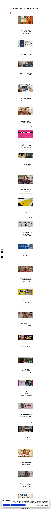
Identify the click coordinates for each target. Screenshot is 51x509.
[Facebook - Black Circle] (2, 252)
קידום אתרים (34, 13)
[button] (20, 13)
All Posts (39, 13)
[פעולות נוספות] (19, 26)
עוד (29, 13)
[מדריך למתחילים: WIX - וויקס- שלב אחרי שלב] (25, 43)
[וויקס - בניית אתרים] (25, 88)
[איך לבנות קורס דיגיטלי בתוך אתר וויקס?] (25, 111)
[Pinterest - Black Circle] (2, 257)
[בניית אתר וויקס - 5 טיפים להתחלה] (25, 20)
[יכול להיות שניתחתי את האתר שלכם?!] (25, 179)
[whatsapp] (2, 250)
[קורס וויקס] (25, 202)
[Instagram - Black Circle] (2, 259)
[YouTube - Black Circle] (2, 255)
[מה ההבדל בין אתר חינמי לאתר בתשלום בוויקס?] (25, 453)
